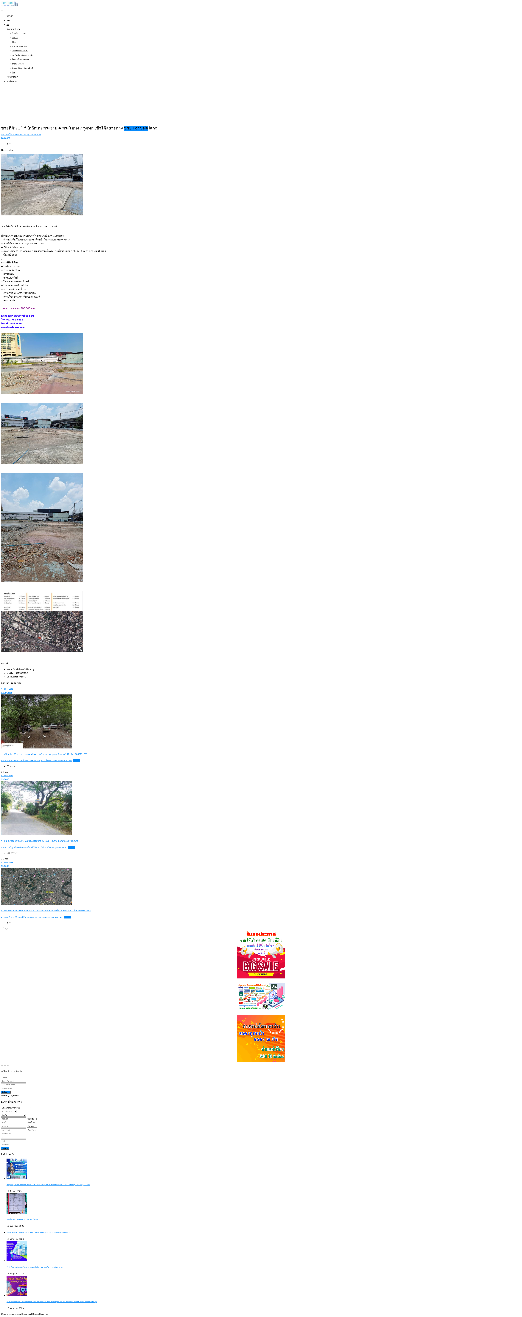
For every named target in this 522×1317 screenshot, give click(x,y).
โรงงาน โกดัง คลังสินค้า (21, 59)
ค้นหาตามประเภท (13, 29)
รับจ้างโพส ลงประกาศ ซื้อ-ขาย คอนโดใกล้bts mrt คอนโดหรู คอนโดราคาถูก (35, 1267)
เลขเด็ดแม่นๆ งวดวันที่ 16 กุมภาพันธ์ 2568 (22, 1220)
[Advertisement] (261, 105)
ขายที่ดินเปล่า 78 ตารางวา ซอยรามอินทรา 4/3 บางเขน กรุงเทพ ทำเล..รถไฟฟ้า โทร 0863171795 (44, 754)
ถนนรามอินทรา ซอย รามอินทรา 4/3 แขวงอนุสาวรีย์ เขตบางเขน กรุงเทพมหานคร (36, 760)
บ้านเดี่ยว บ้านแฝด (19, 33)
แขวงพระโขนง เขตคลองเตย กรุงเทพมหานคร (21, 134)
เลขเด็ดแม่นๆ (12, 81)
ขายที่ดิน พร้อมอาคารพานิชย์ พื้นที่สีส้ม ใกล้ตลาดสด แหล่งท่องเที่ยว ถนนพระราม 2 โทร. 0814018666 (46, 911)
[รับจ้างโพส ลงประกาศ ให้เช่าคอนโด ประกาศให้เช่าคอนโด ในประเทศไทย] (9, 6)
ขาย (8, 20)
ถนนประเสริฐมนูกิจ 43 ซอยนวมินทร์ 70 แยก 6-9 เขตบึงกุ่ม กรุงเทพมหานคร (34, 847)
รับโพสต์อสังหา (12, 77)
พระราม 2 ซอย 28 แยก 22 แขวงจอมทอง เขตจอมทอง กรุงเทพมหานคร (32, 917)
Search (5, 1148)
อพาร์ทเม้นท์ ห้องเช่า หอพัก (22, 55)
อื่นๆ (13, 73)
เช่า (8, 25)
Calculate (6, 1092)
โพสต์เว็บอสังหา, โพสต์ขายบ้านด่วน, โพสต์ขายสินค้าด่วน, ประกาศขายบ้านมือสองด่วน (38, 1233)
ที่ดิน (13, 42)
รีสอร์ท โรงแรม (18, 64)
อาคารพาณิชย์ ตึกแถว (20, 46)
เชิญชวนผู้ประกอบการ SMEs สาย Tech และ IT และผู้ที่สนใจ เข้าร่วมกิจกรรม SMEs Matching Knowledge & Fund (48, 1185)
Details (76, 760)
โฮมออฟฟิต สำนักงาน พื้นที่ (22, 68)
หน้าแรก (10, 16)
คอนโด (15, 38)
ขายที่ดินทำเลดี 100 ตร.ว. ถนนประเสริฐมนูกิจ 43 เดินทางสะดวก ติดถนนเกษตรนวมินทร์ (39, 841)
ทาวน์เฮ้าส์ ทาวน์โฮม (20, 51)
